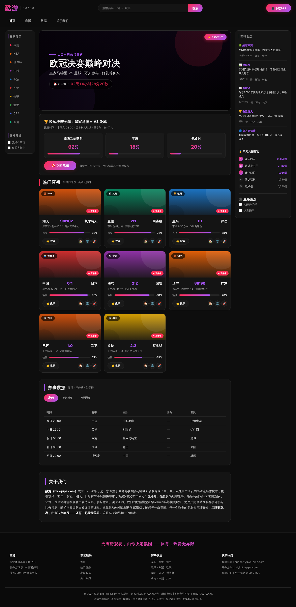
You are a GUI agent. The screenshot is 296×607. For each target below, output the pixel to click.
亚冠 (16, 122)
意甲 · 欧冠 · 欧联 (161, 567)
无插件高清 (18, 142)
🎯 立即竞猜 (60, 166)
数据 (44, 21)
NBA (16, 53)
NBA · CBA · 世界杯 (162, 572)
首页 (12, 21)
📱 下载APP (278, 8)
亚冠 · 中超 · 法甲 (161, 578)
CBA (16, 113)
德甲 (16, 96)
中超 (16, 70)
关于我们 (62, 21)
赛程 (51, 398)
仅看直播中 (18, 147)
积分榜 (67, 398)
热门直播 (85, 567)
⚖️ (87, 241)
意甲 (16, 105)
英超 (16, 45)
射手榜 (85, 398)
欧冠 (16, 79)
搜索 (195, 8)
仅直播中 (249, 210)
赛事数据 (85, 572)
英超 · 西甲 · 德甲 (161, 561)
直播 (28, 21)
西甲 (16, 87)
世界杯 (17, 62)
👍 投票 (50, 240)
